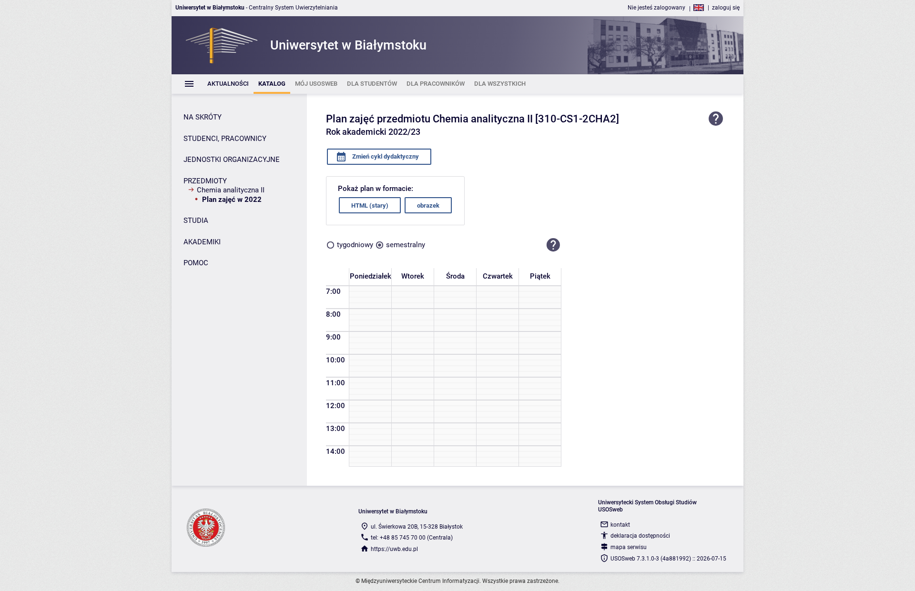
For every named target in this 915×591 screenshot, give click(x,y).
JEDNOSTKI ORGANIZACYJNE (231, 159)
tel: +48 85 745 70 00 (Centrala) (412, 537)
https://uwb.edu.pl (394, 549)
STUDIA (195, 220)
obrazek (428, 205)
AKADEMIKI (202, 242)
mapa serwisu (628, 547)
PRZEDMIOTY (205, 181)
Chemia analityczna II (230, 190)
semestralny (405, 244)
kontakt (620, 524)
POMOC (195, 263)
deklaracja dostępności (640, 535)
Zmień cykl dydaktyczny (385, 156)
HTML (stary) (369, 205)
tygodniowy (355, 244)
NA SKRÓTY (202, 117)
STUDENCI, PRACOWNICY (224, 138)
